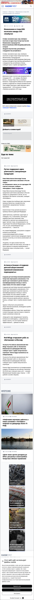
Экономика (14, 416)
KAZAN (11, 6)
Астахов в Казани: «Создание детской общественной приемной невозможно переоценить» (16, 268)
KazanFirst (8, 113)
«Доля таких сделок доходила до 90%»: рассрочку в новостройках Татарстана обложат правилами (15, 457)
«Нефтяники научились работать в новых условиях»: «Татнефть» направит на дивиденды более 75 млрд (15, 422)
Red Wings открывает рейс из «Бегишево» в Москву (16, 339)
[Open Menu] (2, 6)
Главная (5, 12)
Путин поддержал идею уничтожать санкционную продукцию (15, 171)
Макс (28, 106)
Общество (11, 12)
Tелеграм (5, 107)
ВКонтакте (13, 107)
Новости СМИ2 (5, 143)
